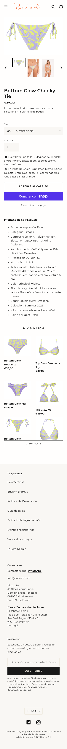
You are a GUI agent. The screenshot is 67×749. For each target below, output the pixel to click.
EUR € (32, 711)
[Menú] (6, 6)
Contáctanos (15, 482)
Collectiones (39, 734)
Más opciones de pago (33, 205)
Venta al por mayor (19, 539)
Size (6, 124)
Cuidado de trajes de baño (24, 520)
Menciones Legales (16, 731)
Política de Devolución (22, 501)
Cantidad (9, 140)
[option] (19, 62)
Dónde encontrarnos (20, 529)
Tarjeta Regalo (16, 549)
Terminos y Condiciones (37, 731)
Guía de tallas (16, 510)
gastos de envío (41, 108)
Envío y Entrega (17, 491)
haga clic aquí (24, 690)
